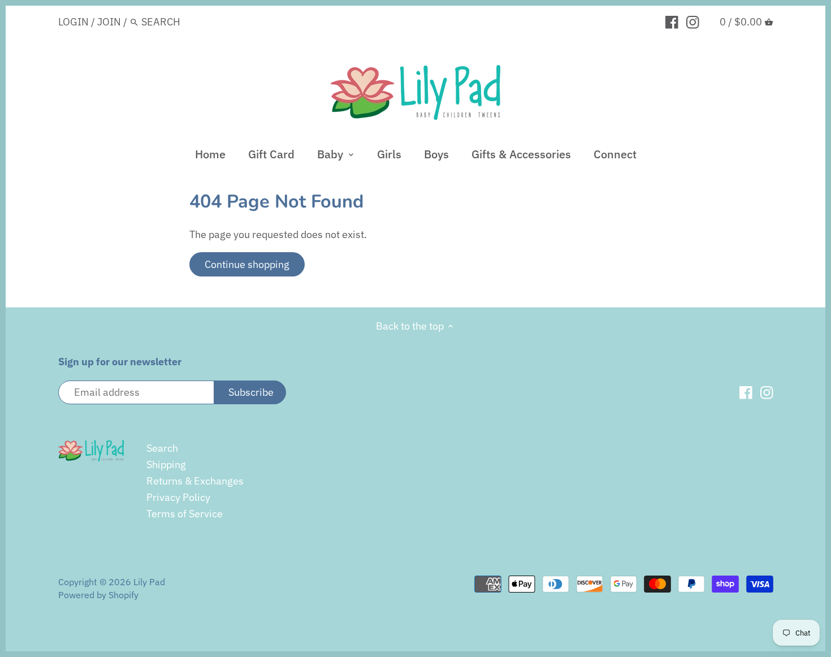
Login (73, 21)
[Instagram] (692, 21)
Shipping (166, 464)
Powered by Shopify (98, 594)
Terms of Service (184, 513)
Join (109, 21)
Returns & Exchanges (195, 480)
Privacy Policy (178, 497)
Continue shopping (247, 264)
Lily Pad (149, 581)
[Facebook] (671, 21)
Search (162, 448)
